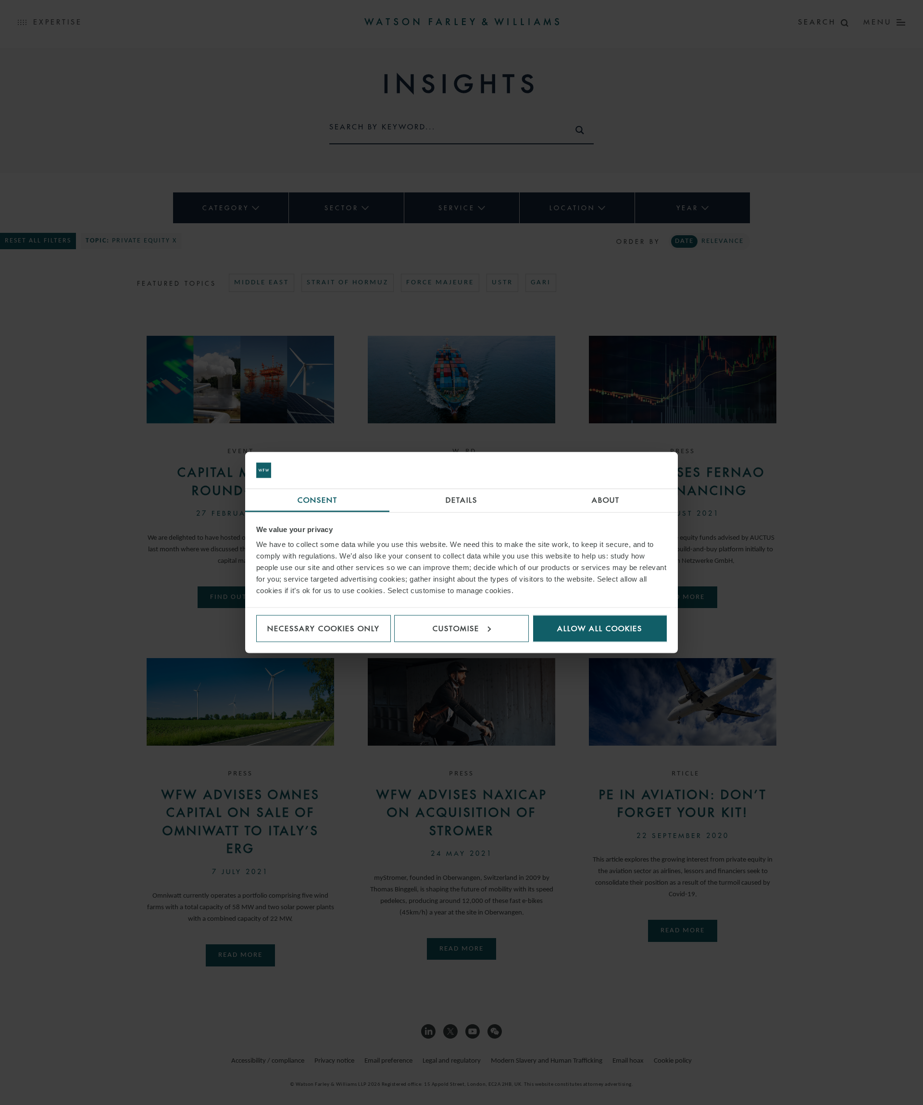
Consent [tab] (317, 500)
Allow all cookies (599, 628)
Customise (456, 628)
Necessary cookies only (323, 628)
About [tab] (606, 500)
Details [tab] (461, 500)
